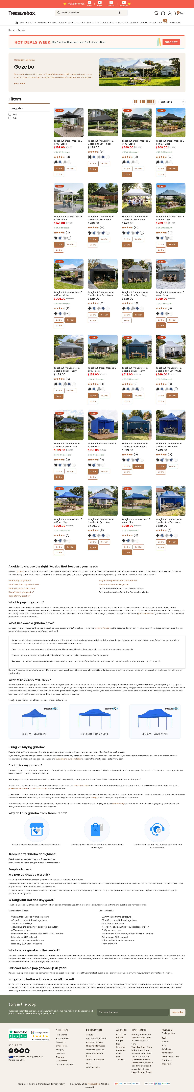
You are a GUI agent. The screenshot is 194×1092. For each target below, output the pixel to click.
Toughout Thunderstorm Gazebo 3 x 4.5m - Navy (135, 445)
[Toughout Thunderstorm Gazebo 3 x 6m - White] (137, 198)
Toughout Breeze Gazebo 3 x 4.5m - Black (170, 142)
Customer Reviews (64, 1064)
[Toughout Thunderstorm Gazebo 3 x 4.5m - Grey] (137, 274)
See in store (174, 22)
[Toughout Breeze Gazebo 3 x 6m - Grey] (170, 274)
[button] (119, 13)
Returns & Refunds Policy (94, 1054)
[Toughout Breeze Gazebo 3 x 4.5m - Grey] (170, 198)
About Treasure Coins (96, 1038)
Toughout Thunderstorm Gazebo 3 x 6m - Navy (67, 445)
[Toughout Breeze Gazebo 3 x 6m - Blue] (137, 501)
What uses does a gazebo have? (24, 584)
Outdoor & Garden (127, 22)
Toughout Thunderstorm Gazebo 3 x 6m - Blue (100, 521)
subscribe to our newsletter (68, 759)
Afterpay (60, 1049)
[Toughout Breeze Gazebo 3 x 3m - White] (69, 198)
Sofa (164, 1045)
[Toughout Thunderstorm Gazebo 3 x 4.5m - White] (170, 349)
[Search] (58, 13)
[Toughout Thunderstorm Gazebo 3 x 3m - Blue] (170, 425)
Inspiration (144, 22)
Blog (88, 1063)
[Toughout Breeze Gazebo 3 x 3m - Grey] (102, 349)
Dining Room (58, 22)
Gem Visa (60, 1053)
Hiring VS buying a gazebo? (21, 592)
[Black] (56, 162)
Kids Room (92, 22)
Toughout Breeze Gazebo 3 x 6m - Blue (136, 521)
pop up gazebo (145, 613)
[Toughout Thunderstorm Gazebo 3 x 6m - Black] (102, 122)
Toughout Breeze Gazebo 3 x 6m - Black (136, 142)
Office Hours (61, 1046)
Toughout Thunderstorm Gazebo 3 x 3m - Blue (169, 445)
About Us (90, 1034)
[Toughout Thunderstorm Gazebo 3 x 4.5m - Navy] (137, 425)
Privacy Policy (58, 1084)
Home (11, 30)
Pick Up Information (95, 1049)
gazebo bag (118, 803)
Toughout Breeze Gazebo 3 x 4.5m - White (68, 294)
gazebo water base (18, 788)
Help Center (61, 1034)
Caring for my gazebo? (19, 596)
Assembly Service (94, 1042)
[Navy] (103, 157)
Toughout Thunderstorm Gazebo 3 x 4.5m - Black (100, 294)
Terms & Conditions (95, 1059)
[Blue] (60, 162)
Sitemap (60, 1057)
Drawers (165, 1041)
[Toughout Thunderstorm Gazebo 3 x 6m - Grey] (69, 349)
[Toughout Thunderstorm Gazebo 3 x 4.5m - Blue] (170, 501)
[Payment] (127, 1083)
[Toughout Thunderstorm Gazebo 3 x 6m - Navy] (69, 425)
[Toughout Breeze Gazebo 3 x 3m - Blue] (102, 425)
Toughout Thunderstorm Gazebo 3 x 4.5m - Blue (169, 521)
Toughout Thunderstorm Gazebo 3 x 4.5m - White (169, 369)
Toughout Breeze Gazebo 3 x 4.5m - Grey (170, 218)
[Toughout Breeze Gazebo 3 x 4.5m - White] (69, 274)
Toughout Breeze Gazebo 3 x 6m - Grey (170, 294)
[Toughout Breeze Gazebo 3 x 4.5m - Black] (170, 122)
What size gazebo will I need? (22, 588)
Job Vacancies (93, 1067)
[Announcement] (97, 4)
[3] (142, 102)
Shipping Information (95, 1046)
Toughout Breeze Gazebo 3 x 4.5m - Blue (68, 521)
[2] (135, 102)
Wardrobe (166, 1060)
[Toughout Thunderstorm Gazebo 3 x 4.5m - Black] (102, 274)
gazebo (20, 571)
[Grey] (65, 162)
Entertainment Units (170, 1056)
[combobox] (91, 13)
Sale (165, 22)
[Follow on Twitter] (16, 1050)
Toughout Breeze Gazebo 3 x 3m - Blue (102, 445)
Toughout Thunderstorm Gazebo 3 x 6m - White (135, 218)
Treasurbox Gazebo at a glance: (114, 584)
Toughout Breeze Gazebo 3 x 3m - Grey (102, 369)
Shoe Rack (166, 1064)
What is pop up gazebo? (20, 580)
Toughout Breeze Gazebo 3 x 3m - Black (68, 142)
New (22, 22)
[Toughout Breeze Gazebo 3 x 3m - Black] (69, 122)
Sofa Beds (166, 1049)
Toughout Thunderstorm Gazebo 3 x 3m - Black (100, 218)
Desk (164, 1038)
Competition (61, 1060)
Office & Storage (76, 22)
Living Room (43, 22)
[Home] (16, 22)
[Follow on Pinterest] (21, 1050)
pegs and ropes (81, 785)
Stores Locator (62, 1038)
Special (156, 22)
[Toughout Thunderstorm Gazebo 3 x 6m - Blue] (102, 501)
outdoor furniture (103, 628)
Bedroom (29, 22)
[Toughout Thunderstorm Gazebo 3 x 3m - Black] (102, 198)
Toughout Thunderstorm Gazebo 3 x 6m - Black (100, 142)
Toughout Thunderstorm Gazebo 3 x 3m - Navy (135, 369)
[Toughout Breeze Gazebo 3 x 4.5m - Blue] (69, 501)
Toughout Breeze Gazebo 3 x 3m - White (68, 218)
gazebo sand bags (39, 788)
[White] (69, 162)
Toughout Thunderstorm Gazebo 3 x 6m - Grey (67, 369)
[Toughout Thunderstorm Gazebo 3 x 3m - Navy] (137, 349)
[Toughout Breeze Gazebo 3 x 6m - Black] (137, 122)
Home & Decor (108, 22)
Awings (94, 797)
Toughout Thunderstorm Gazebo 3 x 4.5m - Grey (135, 294)
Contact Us (61, 1042)
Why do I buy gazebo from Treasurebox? (118, 580)
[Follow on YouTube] (27, 1050)
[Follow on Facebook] (11, 1050)
